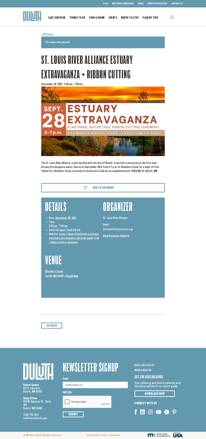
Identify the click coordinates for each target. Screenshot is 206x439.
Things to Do (77, 17)
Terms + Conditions (110, 435)
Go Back (52, 325)
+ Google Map (71, 276)
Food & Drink (97, 17)
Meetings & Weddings (123, 4)
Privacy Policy (93, 435)
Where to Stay (130, 17)
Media (140, 4)
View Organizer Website (116, 236)
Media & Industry (143, 370)
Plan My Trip (150, 17)
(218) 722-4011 (31, 415)
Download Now (154, 393)
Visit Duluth (35, 435)
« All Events (47, 34)
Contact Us (177, 4)
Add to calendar (103, 187)
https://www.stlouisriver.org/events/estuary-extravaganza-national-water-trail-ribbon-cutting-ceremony (74, 238)
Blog (105, 4)
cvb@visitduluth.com (35, 418)
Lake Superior (57, 17)
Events (113, 17)
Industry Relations (157, 4)
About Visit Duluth (144, 365)
